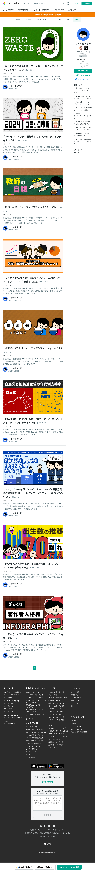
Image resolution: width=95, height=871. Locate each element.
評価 (68, 19)
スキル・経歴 (57, 19)
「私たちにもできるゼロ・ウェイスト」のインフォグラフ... (82, 90)
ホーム (18, 19)
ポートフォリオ (42, 19)
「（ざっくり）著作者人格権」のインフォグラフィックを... (82, 141)
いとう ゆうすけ (83, 43)
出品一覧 (28, 19)
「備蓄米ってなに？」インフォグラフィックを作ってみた (82, 116)
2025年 (76, 153)
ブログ (76, 19)
